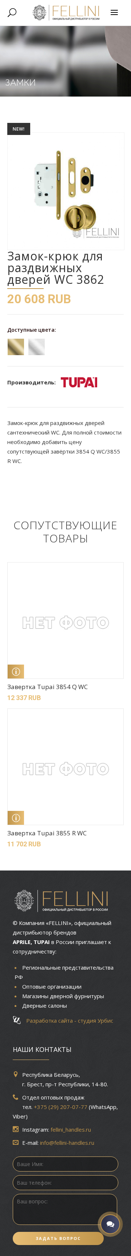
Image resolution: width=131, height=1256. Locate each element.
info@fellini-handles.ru (67, 1142)
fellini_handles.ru (71, 1129)
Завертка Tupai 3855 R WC (47, 833)
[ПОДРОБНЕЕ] (16, 671)
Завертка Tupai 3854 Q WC (47, 686)
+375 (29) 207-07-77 (60, 1106)
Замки (20, 82)
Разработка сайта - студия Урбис (67, 1020)
